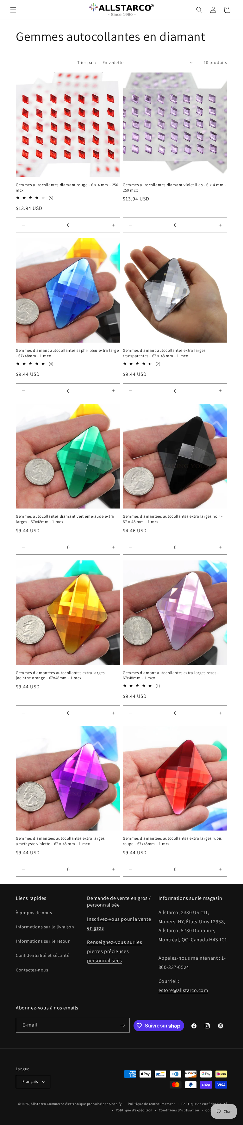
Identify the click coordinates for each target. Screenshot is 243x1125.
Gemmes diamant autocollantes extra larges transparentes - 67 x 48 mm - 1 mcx (164, 353)
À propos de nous (34, 912)
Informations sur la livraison (45, 927)
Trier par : (86, 62)
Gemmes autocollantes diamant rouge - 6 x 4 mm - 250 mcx (67, 187)
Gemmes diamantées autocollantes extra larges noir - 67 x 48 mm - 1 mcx (173, 519)
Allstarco (38, 1104)
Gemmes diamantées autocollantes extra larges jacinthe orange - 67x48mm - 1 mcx (60, 675)
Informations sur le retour (43, 941)
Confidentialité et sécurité (42, 955)
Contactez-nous (32, 970)
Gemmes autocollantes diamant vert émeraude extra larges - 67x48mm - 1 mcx (65, 519)
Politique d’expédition (134, 1110)
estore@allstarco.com (183, 990)
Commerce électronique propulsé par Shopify (84, 1104)
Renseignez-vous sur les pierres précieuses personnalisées (114, 951)
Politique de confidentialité (204, 1104)
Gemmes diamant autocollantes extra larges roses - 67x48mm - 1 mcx (171, 675)
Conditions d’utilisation (179, 1110)
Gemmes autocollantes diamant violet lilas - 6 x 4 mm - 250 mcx (174, 187)
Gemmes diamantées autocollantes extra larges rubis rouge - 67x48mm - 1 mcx (172, 841)
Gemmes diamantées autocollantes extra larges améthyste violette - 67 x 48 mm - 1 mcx (60, 841)
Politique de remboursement (151, 1104)
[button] (13, 10)
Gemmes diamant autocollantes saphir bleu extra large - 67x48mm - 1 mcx (67, 353)
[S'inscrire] (122, 1025)
